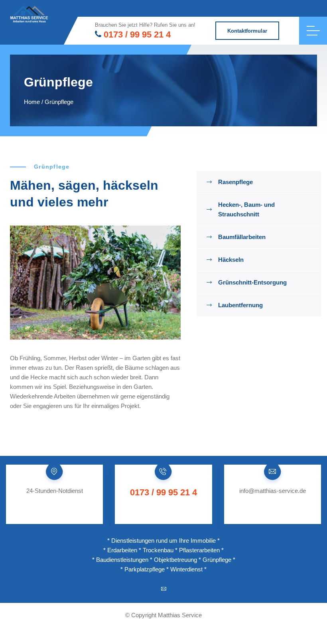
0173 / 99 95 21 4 (137, 34)
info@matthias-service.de (272, 490)
